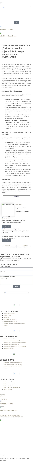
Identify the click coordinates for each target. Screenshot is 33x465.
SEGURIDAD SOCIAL (9, 336)
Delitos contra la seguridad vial (12, 387)
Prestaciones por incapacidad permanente (15, 342)
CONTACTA (3, 399)
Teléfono (2, 271)
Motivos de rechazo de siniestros (13, 364)
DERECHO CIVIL (7, 360)
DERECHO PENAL (8, 380)
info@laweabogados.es (8, 36)
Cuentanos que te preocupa (7, 276)
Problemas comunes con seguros (13, 362)
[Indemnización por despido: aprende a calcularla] (10, 229)
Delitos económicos (9, 385)
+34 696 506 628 (6, 29)
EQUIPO (2, 395)
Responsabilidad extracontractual (13, 366)
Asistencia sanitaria (9, 348)
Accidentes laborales (9, 313)
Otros (5, 368)
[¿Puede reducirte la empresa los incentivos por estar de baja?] (5, 218)
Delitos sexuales (8, 389)
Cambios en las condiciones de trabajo (14, 323)
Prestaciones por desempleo (11, 344)
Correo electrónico (5, 266)
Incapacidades (7, 315)
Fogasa (6, 325)
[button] (16, 3)
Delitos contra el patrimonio (11, 384)
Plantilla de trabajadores (10, 319)
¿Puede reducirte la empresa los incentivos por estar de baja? (13, 221)
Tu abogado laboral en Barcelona (10, 415)
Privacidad (2, 455)
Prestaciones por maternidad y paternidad (15, 346)
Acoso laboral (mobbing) (10, 321)
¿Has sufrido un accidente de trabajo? (11, 416)
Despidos (6, 317)
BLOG (1, 396)
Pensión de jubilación (9, 339)
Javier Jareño (18, 204)
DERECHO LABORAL (9, 311)
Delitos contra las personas (11, 382)
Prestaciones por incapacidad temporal (14, 341)
